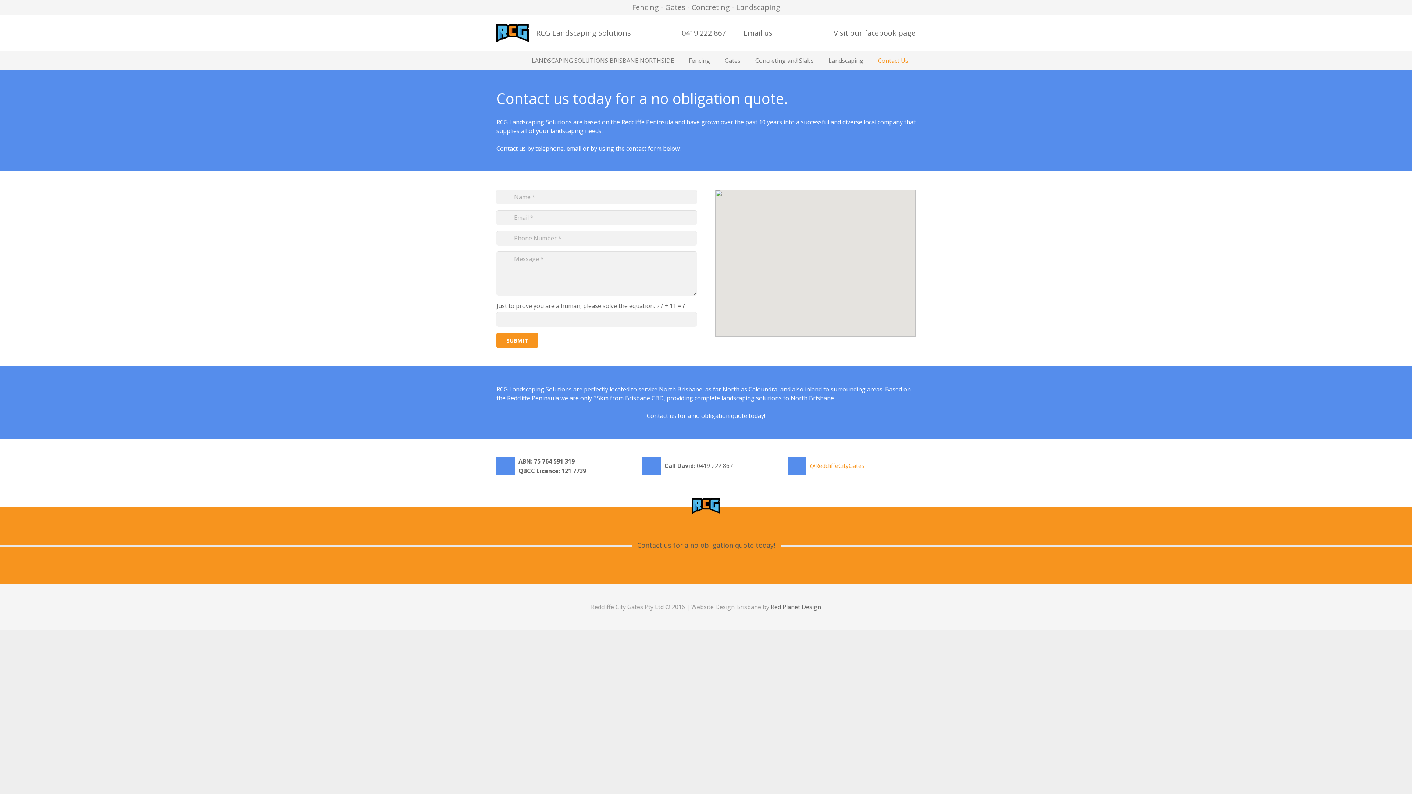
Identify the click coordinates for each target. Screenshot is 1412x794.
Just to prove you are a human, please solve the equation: (590, 306)
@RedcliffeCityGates (837, 466)
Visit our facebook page (875, 33)
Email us (758, 33)
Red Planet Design (796, 607)
